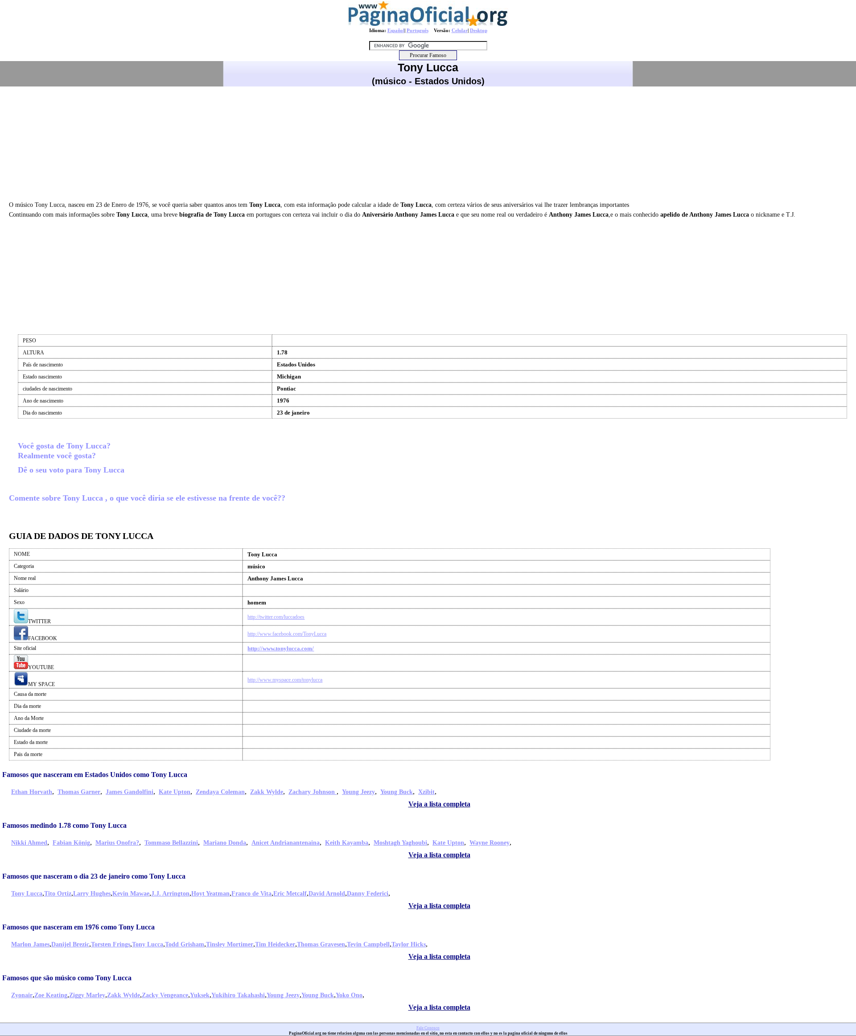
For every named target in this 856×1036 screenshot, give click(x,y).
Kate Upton (174, 792)
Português (417, 30)
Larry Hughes (92, 893)
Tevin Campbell (368, 944)
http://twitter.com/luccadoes (276, 617)
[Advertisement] (428, 142)
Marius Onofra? (117, 842)
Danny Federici (367, 893)
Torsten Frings (110, 944)
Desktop (478, 30)
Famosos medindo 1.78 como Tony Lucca (64, 825)
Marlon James (30, 944)
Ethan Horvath (31, 792)
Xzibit (426, 792)
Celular (460, 30)
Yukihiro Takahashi (238, 995)
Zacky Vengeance (165, 995)
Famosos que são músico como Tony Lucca (67, 978)
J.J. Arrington (170, 893)
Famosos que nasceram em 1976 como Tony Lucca (78, 927)
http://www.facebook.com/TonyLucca (286, 634)
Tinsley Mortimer (229, 944)
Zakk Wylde (266, 792)
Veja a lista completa (439, 804)
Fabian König (71, 842)
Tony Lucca (26, 893)
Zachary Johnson (312, 792)
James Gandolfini (129, 792)
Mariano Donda (224, 842)
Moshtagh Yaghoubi (400, 842)
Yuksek (200, 995)
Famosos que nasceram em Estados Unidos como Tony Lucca (94, 774)
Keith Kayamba (346, 842)
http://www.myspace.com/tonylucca (284, 680)
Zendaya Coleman (220, 792)
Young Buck (396, 792)
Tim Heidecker (275, 944)
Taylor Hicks (408, 944)
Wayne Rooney (489, 842)
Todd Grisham (184, 944)
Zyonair (22, 995)
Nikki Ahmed (29, 842)
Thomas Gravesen (321, 944)
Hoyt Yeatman (210, 893)
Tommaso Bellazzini (171, 842)
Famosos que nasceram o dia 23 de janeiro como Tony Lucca (93, 876)
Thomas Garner (79, 792)
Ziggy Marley (87, 995)
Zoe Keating (50, 995)
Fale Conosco (428, 1028)
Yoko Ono (349, 995)
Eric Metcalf (290, 893)
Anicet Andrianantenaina (285, 842)
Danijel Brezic (70, 944)
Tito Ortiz (57, 893)
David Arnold (327, 893)
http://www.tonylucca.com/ (280, 648)
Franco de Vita (251, 893)
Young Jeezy (358, 792)
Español (395, 30)
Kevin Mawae (130, 893)
